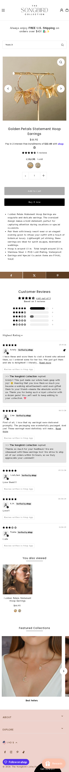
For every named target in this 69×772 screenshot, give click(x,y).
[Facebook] (5, 752)
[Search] (62, 45)
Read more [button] (45, 362)
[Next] (61, 88)
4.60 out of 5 (43, 298)
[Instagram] (11, 752)
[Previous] (8, 88)
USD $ (10, 742)
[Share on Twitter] (34, 275)
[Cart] (67, 10)
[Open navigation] (8, 10)
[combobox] (34, 45)
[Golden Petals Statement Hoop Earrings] (17, 579)
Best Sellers (32, 700)
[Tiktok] (23, 752)
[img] (10, 345)
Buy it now (34, 202)
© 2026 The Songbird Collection (21, 766)
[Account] (61, 10)
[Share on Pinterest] (57, 275)
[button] (29, 152)
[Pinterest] (17, 752)
